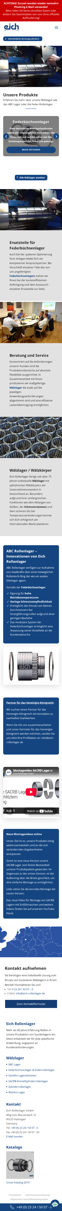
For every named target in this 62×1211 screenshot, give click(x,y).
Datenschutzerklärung (37, 1194)
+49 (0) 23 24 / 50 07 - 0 (24, 1128)
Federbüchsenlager (27, 248)
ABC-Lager (14, 1064)
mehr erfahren (31, 149)
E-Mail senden (14, 1136)
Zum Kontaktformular (31, 1004)
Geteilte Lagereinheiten (22, 1075)
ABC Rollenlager (20, 551)
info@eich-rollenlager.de (30, 993)
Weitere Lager (16, 1092)
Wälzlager (18, 470)
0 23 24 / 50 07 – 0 (22, 989)
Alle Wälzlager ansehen (32, 177)
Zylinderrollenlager (19, 1086)
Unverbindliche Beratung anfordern (23, 39)
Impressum (15, 1194)
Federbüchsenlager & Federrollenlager (31, 1070)
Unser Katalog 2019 (18, 1182)
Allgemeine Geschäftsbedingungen (29, 1199)
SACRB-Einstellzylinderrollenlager (28, 1081)
